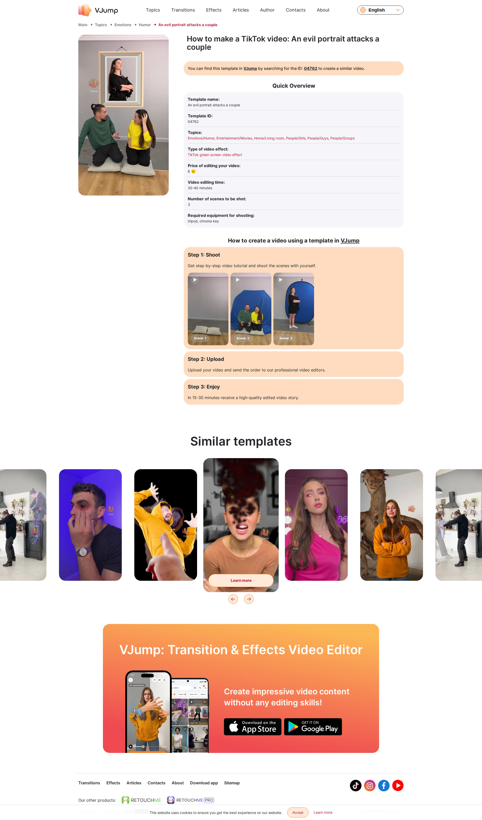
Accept (297, 812)
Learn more (90, 569)
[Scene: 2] (250, 309)
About (323, 10)
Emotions (122, 24)
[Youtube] (398, 785)
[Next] (249, 599)
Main (82, 24)
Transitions (183, 10)
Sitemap (232, 782)
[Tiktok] (356, 785)
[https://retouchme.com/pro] (190, 800)
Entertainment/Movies (234, 138)
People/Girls (296, 138)
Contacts (296, 10)
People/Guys (318, 138)
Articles (241, 10)
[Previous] (233, 599)
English (377, 10)
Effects (213, 10)
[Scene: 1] (208, 309)
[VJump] (98, 10)
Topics (153, 10)
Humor (145, 24)
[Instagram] (370, 785)
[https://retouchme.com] (141, 800)
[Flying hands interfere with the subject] (148, 711)
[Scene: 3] (293, 309)
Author (267, 10)
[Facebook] (384, 785)
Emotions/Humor (201, 138)
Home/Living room (269, 138)
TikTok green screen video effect (215, 155)
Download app (204, 782)
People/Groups (342, 138)
